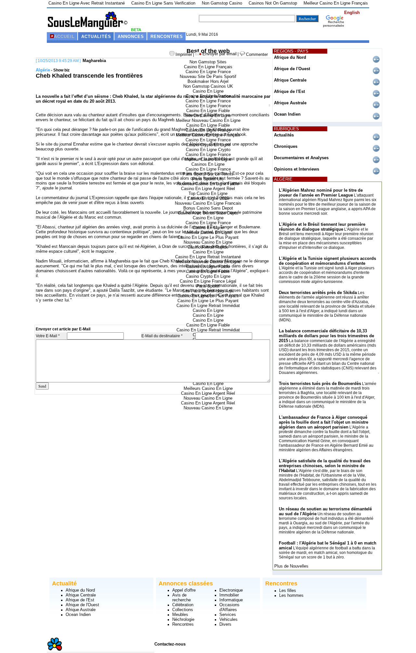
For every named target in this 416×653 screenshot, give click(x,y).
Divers (225, 624)
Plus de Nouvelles (291, 566)
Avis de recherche (181, 597)
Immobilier (229, 595)
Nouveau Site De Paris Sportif (208, 76)
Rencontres (183, 624)
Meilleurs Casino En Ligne (208, 388)
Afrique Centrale (290, 80)
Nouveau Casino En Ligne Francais (208, 203)
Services (227, 614)
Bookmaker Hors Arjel (208, 81)
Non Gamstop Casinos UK (208, 86)
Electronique (231, 590)
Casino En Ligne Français (208, 66)
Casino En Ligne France (208, 71)
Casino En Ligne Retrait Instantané (208, 256)
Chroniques (285, 146)
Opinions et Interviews (296, 169)
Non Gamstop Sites (208, 61)
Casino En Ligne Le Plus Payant (208, 237)
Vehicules (228, 619)
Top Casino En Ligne (208, 193)
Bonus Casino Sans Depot (208, 208)
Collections (182, 609)
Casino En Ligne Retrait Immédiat (208, 305)
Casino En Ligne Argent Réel (208, 188)
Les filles (287, 590)
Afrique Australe (290, 102)
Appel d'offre (184, 590)
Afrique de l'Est (289, 91)
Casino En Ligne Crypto (208, 149)
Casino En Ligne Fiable (208, 110)
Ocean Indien (287, 114)
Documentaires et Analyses (301, 157)
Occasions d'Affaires (229, 607)
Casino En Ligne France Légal (208, 281)
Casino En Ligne (208, 91)
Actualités (284, 135)
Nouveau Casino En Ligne (208, 242)
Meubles (180, 614)
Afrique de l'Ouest (292, 68)
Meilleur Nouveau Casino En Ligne (208, 120)
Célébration (182, 604)
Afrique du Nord (290, 57)
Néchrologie (183, 619)
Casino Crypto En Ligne (208, 276)
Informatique (231, 599)
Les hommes (291, 595)
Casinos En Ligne (208, 164)
